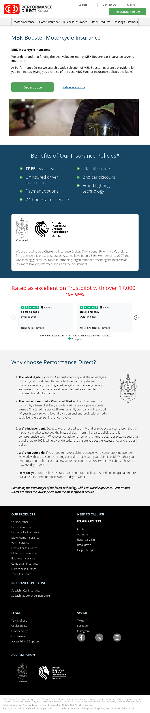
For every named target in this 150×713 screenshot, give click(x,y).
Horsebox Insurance (23, 569)
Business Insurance (75, 22)
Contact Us (109, 4)
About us (82, 534)
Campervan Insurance (24, 563)
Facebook (83, 625)
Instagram (83, 631)
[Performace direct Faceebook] (81, 637)
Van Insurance (20, 542)
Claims (131, 4)
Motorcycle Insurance (24, 553)
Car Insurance (20, 522)
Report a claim (86, 539)
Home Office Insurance (25, 532)
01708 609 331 (89, 521)
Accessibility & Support (25, 641)
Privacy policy (19, 631)
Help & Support (86, 550)
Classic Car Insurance (24, 548)
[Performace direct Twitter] (99, 637)
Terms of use (19, 620)
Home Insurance (21, 527)
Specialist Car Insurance (25, 590)
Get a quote (32, 87)
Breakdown (84, 545)
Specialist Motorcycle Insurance (30, 595)
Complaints (18, 636)
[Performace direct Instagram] (117, 637)
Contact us (83, 529)
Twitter (81, 620)
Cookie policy (19, 625)
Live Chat (145, 432)
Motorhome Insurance (25, 537)
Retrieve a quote (74, 87)
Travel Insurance (21, 574)
